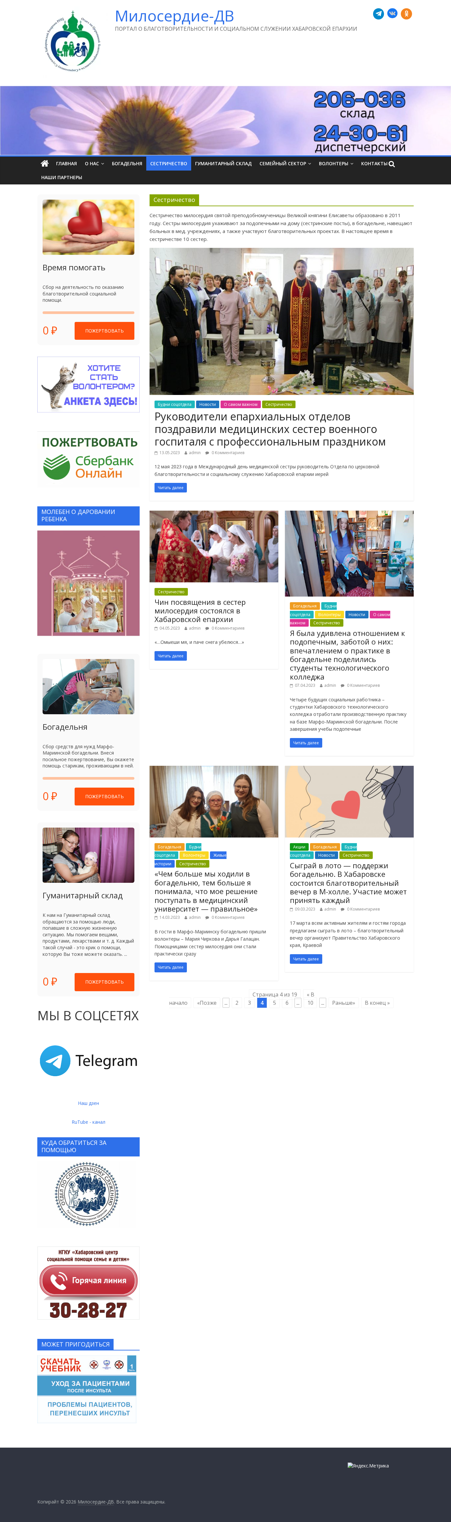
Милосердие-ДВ (174, 15)
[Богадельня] (88, 686)
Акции (299, 847)
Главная (66, 163)
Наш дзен (88, 1103)
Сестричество (168, 163)
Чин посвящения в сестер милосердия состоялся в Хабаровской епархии (200, 610)
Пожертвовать (104, 331)
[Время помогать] (88, 227)
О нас (92, 163)
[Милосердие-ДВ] (225, 120)
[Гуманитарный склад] (88, 855)
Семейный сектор (283, 163)
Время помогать (74, 267)
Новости (207, 404)
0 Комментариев (227, 452)
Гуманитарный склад (223, 163)
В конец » (377, 1002)
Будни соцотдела (174, 404)
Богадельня (127, 163)
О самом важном (241, 404)
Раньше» (343, 1002)
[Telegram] (378, 14)
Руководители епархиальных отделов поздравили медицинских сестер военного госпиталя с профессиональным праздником (270, 429)
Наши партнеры (61, 177)
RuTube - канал (88, 1122)
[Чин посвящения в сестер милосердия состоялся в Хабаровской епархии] (214, 514)
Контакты (374, 163)
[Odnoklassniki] (406, 14)
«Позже (207, 1002)
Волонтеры (333, 163)
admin (195, 452)
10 (310, 1002)
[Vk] (392, 14)
